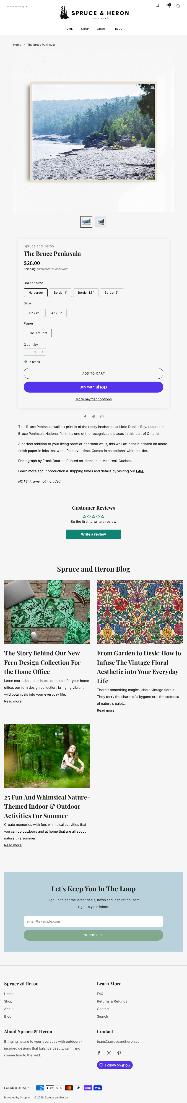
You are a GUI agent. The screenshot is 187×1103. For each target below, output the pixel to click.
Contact (103, 1009)
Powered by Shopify (17, 1097)
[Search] (178, 6)
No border (36, 292)
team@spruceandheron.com (120, 1042)
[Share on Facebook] (85, 417)
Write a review (93, 534)
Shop (85, 28)
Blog (119, 28)
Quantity (31, 344)
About (102, 28)
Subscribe (93, 935)
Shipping (30, 269)
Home (69, 28)
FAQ (100, 994)
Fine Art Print (38, 333)
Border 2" (112, 292)
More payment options (93, 399)
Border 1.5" (86, 292)
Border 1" (60, 292)
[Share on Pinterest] (93, 417)
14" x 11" (56, 313)
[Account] (158, 6)
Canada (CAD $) (14, 6)
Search (102, 1016)
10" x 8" (34, 313)
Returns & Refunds (112, 1001)
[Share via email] (101, 417)
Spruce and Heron (39, 246)
